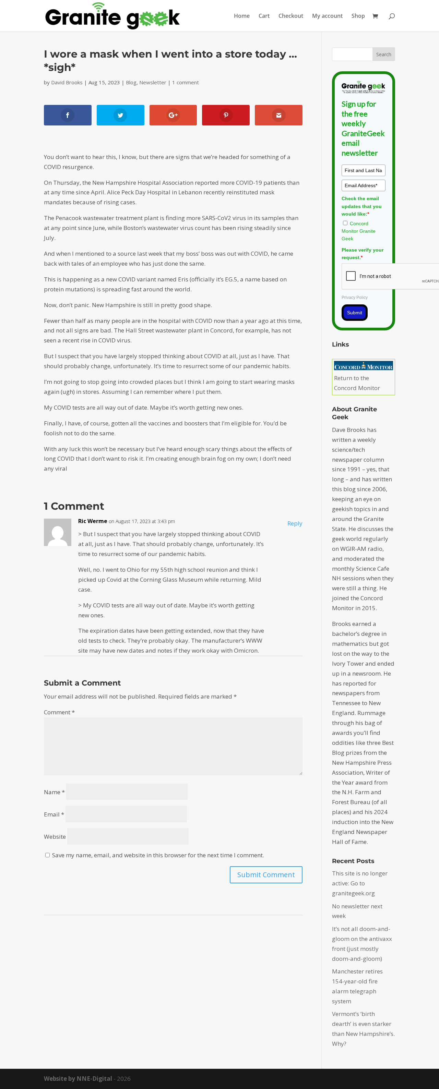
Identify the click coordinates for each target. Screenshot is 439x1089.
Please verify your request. (362, 253)
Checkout (290, 16)
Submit (354, 312)
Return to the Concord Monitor (357, 383)
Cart (264, 16)
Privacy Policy (355, 297)
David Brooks (67, 82)
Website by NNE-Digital (78, 1078)
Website (55, 836)
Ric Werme (92, 521)
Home (242, 16)
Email (54, 814)
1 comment (185, 82)
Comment (59, 712)
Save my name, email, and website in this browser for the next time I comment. (158, 855)
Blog (131, 82)
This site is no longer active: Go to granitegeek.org (360, 883)
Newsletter (152, 82)
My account (327, 16)
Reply (294, 523)
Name (54, 792)
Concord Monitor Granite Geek (359, 231)
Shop (358, 16)
